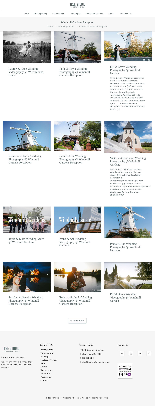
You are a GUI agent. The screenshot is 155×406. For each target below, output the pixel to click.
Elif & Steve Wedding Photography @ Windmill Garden (125, 70)
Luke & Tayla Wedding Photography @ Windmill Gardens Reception (74, 72)
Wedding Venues (66, 26)
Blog (43, 363)
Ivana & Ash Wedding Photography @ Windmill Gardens (125, 247)
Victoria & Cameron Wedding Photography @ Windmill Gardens (128, 161)
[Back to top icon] (143, 401)
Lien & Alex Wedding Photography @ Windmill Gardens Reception (74, 159)
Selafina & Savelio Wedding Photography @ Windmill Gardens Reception (25, 300)
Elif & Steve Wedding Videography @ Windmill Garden (125, 297)
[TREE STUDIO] (78, 5)
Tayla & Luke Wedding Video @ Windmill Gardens (26, 240)
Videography (47, 353)
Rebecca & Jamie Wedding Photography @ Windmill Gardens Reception (25, 159)
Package (45, 356)
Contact (45, 380)
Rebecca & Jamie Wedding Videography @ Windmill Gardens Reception (75, 300)
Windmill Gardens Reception (93, 26)
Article (44, 366)
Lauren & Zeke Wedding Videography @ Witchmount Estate (26, 72)
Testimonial (46, 377)
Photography (47, 349)
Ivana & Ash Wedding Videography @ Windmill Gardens (74, 242)
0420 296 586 (87, 358)
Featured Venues (49, 360)
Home (50, 26)
